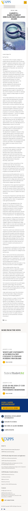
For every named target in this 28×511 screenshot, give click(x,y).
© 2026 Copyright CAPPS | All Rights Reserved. (11, 506)
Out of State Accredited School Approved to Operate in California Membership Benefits (13, 467)
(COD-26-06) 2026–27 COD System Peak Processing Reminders (14, 388)
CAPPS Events (9, 430)
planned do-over (18, 174)
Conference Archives (5, 477)
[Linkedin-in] (4, 509)
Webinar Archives (5, 479)
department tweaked (10, 131)
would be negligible (17, 264)
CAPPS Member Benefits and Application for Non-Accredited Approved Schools (12, 464)
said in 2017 (11, 160)
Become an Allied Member (13, 426)
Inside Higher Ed (7, 54)
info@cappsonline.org (6, 490)
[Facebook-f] (2, 509)
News (5, 320)
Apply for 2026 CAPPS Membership (9, 484)
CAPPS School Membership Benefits (9, 458)
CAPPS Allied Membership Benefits (8, 460)
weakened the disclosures (13, 84)
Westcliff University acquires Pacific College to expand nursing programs (13, 355)
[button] (25, 2)
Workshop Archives (5, 481)
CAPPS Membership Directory (7, 474)
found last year (10, 263)
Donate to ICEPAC (10, 422)
